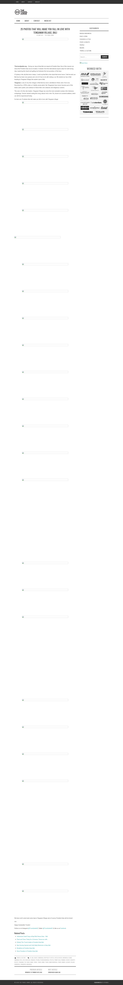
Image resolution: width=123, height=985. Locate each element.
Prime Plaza (57, 960)
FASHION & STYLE (85, 39)
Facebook (63, 928)
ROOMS (82, 48)
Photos (52, 960)
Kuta (21, 960)
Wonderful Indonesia (26, 964)
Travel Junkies (61, 962)
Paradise (33, 960)
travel (35, 962)
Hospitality (47, 958)
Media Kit (37, 2)
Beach (35, 958)
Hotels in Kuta (58, 958)
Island (70, 958)
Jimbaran (16, 960)
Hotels (52, 958)
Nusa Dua (27, 960)
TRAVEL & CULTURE (21, 958)
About (23, 2)
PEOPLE (82, 45)
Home (17, 2)
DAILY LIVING (83, 36)
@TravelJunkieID (33, 928)
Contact (30, 2)
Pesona (38, 960)
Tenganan (21, 962)
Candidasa (40, 958)
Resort (68, 960)
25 (30, 958)
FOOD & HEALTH (85, 42)
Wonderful (17, 964)
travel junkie (41, 962)
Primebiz (63, 960)
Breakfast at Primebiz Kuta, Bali (33, 972)
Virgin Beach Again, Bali (54, 972)
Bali (33, 958)
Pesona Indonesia (44, 960)
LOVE (24, 960)
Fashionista (97, 982)
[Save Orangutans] (83, 63)
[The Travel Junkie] (21, 12)
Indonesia (65, 958)
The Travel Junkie (49, 35)
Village (73, 962)
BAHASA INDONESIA (85, 33)
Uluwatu (68, 962)
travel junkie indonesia (51, 962)
